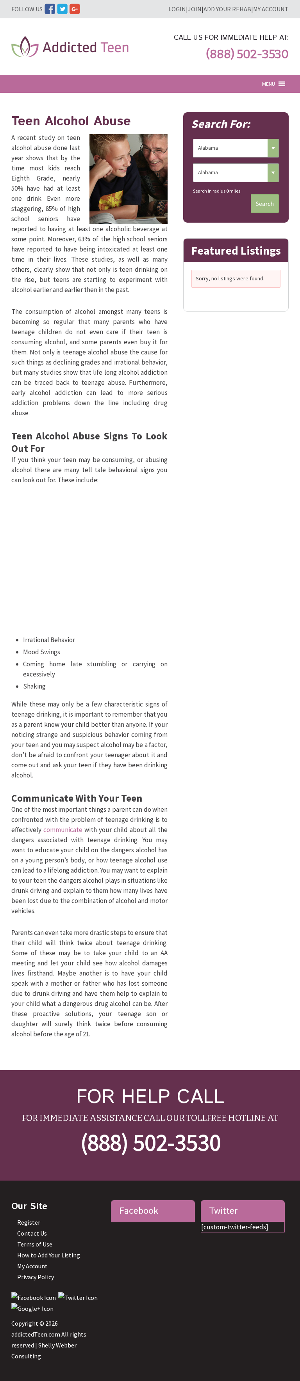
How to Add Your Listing (48, 1255)
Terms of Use (34, 1244)
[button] (268, 84)
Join (195, 9)
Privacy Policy (35, 1277)
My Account (271, 9)
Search (265, 203)
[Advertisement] (89, 562)
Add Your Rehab (227, 9)
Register (28, 1222)
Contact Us (32, 1233)
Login (177, 9)
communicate (62, 829)
